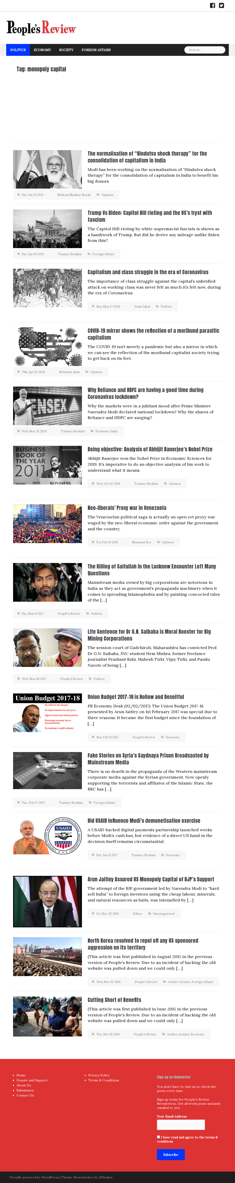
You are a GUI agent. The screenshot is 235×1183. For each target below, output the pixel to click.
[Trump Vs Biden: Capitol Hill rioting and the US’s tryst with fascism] (47, 228)
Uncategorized (163, 914)
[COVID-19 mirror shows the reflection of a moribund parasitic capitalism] (47, 346)
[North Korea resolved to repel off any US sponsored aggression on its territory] (47, 956)
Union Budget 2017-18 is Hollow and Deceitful (136, 697)
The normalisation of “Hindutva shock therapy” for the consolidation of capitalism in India (147, 157)
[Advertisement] (117, 107)
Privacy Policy (98, 1075)
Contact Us (25, 1095)
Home (21, 1075)
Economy (42, 50)
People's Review (69, 614)
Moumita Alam (69, 372)
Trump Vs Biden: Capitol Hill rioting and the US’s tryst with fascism (150, 216)
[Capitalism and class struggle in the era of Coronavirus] (47, 287)
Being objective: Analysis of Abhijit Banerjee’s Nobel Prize (150, 449)
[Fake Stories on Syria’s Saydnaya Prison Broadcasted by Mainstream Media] (47, 770)
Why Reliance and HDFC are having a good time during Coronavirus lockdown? (146, 393)
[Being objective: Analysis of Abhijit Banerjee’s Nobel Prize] (47, 464)
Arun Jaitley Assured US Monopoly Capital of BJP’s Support (151, 879)
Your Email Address (172, 1116)
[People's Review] (41, 27)
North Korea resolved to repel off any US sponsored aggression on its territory (143, 944)
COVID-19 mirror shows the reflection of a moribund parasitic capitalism (153, 334)
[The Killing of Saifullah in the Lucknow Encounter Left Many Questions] (47, 582)
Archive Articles (179, 982)
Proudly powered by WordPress (34, 1177)
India (114, 431)
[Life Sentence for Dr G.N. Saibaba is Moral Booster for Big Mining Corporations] (47, 647)
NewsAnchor (83, 1177)
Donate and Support (32, 1080)
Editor (137, 914)
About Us (24, 1085)
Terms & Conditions (103, 1080)
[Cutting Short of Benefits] (47, 1016)
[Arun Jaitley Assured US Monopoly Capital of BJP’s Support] (47, 901)
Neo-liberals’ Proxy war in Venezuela (127, 508)
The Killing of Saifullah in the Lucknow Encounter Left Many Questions (152, 570)
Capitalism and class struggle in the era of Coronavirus (148, 272)
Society (66, 50)
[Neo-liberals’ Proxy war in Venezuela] (47, 523)
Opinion (107, 195)
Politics (18, 50)
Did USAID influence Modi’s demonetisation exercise (144, 820)
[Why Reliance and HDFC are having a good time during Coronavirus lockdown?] (47, 405)
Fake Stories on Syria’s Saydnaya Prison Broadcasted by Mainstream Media (148, 759)
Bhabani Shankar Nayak (74, 195)
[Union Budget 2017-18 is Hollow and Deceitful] (47, 712)
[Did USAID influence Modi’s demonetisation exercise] (47, 835)
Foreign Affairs (96, 50)
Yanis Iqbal (142, 307)
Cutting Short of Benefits (114, 1000)
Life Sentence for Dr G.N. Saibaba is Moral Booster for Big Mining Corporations (149, 635)
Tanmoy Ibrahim (70, 254)
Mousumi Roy (141, 542)
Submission (25, 1090)
